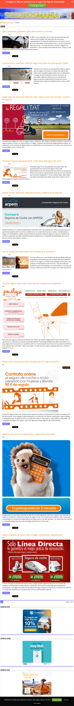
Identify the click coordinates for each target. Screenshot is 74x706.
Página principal (8, 23)
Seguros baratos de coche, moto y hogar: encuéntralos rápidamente (32, 535)
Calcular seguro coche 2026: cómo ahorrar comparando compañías (31, 283)
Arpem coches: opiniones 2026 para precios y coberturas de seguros (32, 193)
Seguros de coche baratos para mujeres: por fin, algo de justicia (30, 361)
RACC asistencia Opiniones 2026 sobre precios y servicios (27, 31)
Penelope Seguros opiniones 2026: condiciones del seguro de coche (31, 161)
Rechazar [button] (66, 700)
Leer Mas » (6, 53)
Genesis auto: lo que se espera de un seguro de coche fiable (28, 434)
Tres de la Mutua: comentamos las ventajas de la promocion (29, 252)
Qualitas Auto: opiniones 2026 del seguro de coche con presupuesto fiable (35, 63)
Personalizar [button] (37, 703)
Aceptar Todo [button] (57, 700)
